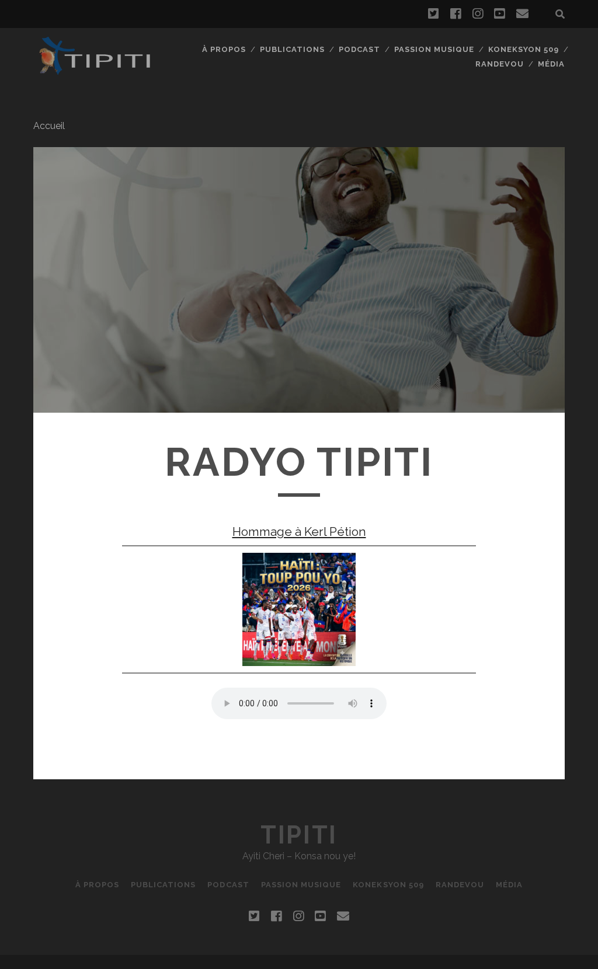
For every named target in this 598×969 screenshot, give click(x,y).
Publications (292, 49)
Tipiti (298, 835)
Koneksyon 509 (523, 49)
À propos (224, 49)
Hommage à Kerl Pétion (299, 531)
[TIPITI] (94, 70)
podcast (359, 49)
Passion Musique (434, 49)
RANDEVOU (499, 64)
